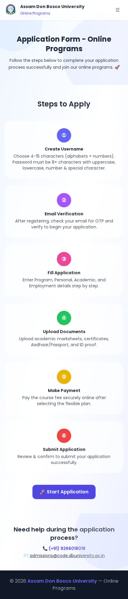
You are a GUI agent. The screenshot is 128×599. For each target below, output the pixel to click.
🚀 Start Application (64, 491)
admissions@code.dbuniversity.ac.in (67, 556)
